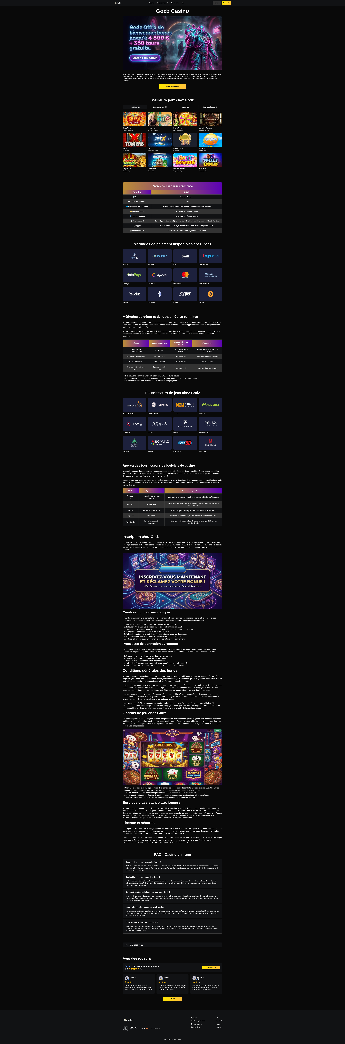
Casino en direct (158, 107)
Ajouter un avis (211, 967)
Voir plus (172, 998)
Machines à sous (209, 107)
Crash (184, 107)
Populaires (133, 107)
